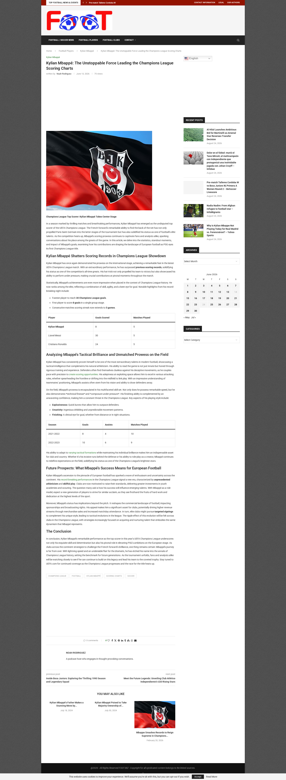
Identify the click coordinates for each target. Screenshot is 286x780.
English (193, 58)
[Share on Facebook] (112, 640)
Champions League (57, 576)
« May (187, 317)
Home (49, 51)
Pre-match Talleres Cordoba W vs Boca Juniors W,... (112, 3)
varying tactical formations (82, 452)
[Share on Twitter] (115, 640)
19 (219, 298)
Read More (211, 777)
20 (227, 298)
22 (187, 304)
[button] (83, 2)
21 (235, 298)
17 (203, 298)
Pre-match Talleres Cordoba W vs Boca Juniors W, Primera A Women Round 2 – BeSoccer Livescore (223, 187)
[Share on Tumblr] (125, 640)
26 (219, 304)
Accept (197, 776)
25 (211, 304)
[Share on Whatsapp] (132, 640)
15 (187, 298)
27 (227, 304)
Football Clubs (111, 40)
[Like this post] (108, 640)
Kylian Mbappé (87, 51)
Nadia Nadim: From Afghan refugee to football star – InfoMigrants (221, 208)
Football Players (88, 40)
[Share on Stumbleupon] (128, 640)
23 (195, 304)
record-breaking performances (76, 479)
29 (187, 310)
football (76, 576)
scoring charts (114, 576)
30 (195, 310)
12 (219, 292)
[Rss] (233, 40)
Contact (129, 40)
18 (211, 298)
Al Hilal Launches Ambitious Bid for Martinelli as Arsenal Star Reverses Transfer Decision (221, 134)
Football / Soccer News (61, 40)
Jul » (193, 317)
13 (227, 292)
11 (211, 292)
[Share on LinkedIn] (122, 640)
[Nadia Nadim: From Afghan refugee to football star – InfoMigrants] (193, 210)
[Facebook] (230, 40)
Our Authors (233, 2)
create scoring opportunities (83, 374)
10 (203, 292)
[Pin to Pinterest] (119, 640)
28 (235, 304)
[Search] (238, 40)
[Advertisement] (179, 19)
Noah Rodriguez (76, 652)
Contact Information (204, 2)
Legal (221, 2)
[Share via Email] (135, 640)
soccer (130, 576)
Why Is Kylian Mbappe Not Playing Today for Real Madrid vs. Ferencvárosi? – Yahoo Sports (222, 230)
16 (195, 298)
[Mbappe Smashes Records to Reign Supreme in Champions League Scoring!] (154, 714)
